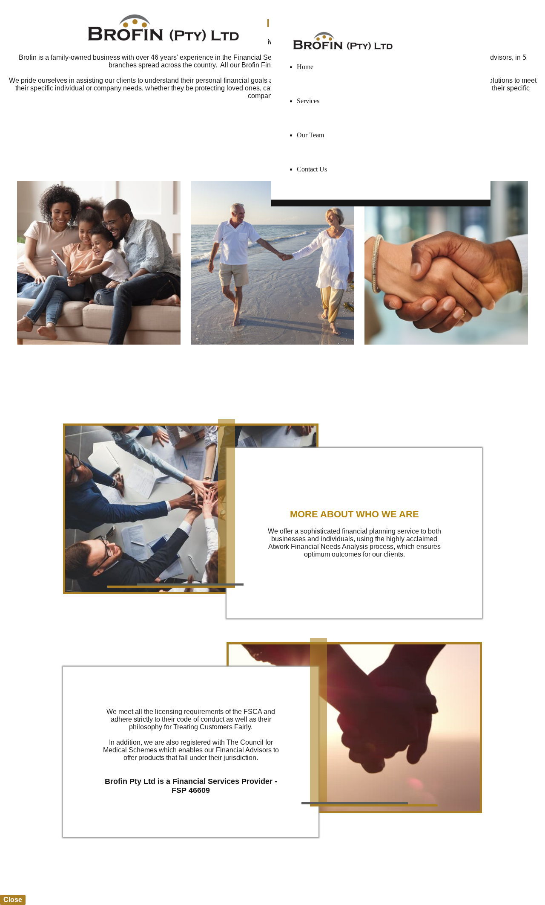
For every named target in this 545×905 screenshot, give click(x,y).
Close (12, 899)
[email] (485, 12)
